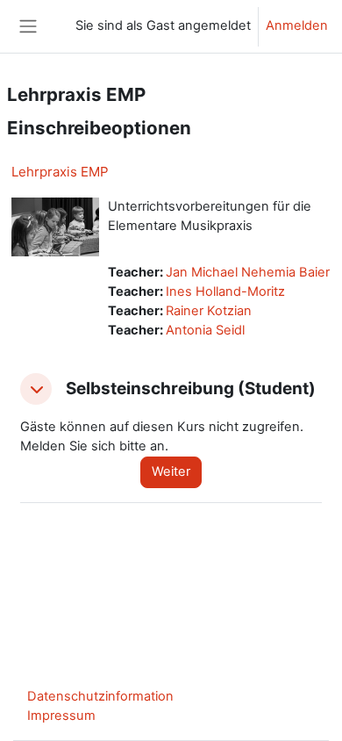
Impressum (61, 715)
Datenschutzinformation (100, 696)
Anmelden (297, 25)
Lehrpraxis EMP (60, 171)
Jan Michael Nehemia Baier (248, 272)
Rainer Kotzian (209, 311)
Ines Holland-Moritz (225, 291)
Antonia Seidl (205, 330)
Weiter (171, 471)
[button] (36, 389)
